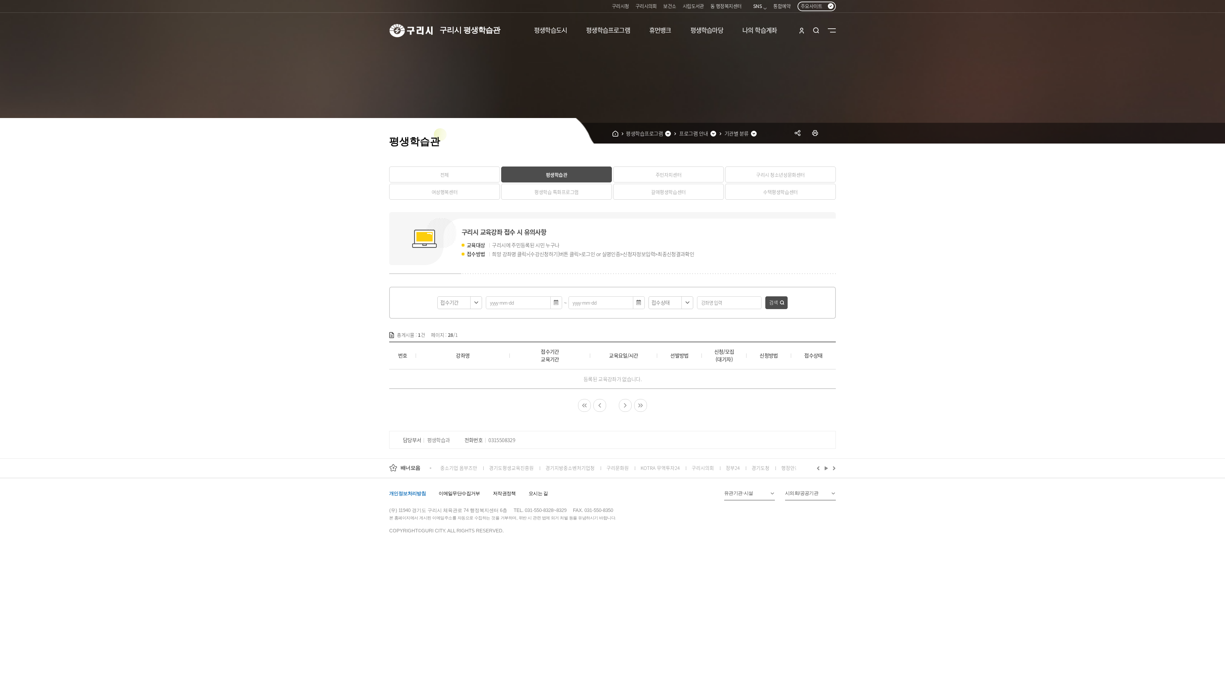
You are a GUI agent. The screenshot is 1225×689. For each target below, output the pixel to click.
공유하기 (798, 133)
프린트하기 (815, 133)
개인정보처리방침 (407, 493)
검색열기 (816, 30)
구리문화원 (617, 467)
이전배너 (819, 468)
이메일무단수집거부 (459, 493)
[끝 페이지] (640, 405)
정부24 (733, 467)
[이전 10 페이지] (599, 405)
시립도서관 (693, 6)
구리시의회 (646, 6)
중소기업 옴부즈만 (458, 467)
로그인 (802, 30)
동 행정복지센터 (725, 6)
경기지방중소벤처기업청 (570, 467)
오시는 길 (538, 493)
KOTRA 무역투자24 (660, 467)
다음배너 (833, 468)
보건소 (669, 6)
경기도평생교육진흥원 (511, 467)
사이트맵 (832, 30)
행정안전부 (792, 467)
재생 (826, 468)
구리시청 (620, 6)
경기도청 (760, 467)
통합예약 (782, 6)
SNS (757, 6)
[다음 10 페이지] (625, 405)
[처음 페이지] (584, 405)
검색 (773, 302)
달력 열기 (556, 302)
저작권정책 (504, 493)
